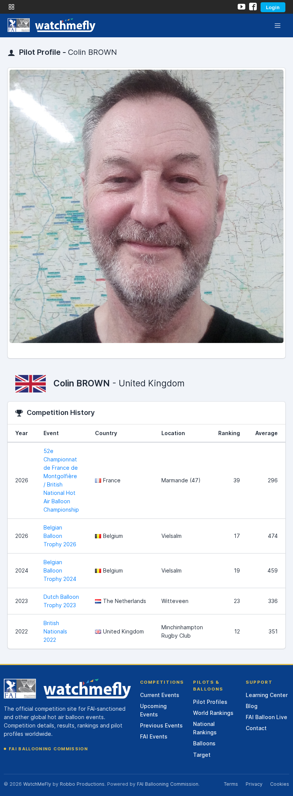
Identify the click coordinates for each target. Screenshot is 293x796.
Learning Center (267, 695)
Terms (231, 784)
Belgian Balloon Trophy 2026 (59, 535)
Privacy (254, 784)
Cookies (279, 784)
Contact (256, 728)
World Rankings (213, 713)
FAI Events (153, 736)
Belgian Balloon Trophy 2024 (59, 570)
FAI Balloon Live (266, 717)
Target (202, 754)
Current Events (159, 695)
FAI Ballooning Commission (48, 748)
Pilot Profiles (210, 702)
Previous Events (161, 725)
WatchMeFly (37, 784)
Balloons (204, 743)
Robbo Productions (82, 784)
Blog (252, 706)
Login (273, 7)
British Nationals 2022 (55, 631)
